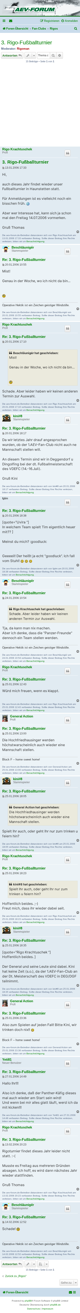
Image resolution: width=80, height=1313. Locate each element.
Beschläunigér (23, 247)
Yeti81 (7, 1059)
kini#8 (17, 416)
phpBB (28, 1301)
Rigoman (23, 48)
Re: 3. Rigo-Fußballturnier (24, 260)
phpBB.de (55, 1305)
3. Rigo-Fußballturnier (26, 42)
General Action (21, 716)
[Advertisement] (40, 106)
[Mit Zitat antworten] (67, 153)
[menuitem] (11, 21)
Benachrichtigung (35, 241)
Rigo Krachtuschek (17, 149)
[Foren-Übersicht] (40, 8)
